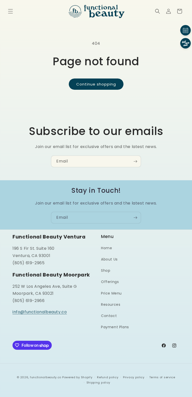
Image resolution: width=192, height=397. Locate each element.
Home (106, 248)
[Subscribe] (135, 161)
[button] (10, 11)
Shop (105, 270)
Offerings (110, 281)
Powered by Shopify (77, 377)
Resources (110, 304)
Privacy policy (133, 377)
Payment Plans (115, 327)
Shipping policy (98, 382)
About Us (109, 259)
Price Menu (111, 293)
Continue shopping (96, 84)
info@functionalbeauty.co (39, 312)
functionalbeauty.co (45, 377)
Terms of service (162, 377)
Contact (109, 315)
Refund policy (107, 377)
